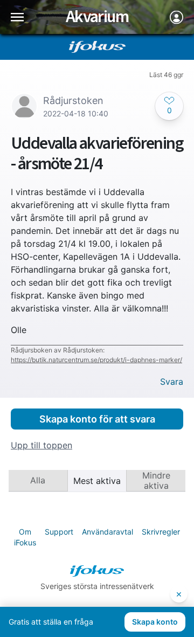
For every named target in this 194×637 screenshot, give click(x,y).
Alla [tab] (37, 480)
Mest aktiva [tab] (97, 480)
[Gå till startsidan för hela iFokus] (97, 47)
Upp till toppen (41, 445)
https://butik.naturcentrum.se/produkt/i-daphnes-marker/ (96, 360)
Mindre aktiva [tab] (156, 480)
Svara (171, 382)
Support (59, 531)
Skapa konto (155, 621)
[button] (169, 106)
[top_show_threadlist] (17, 17)
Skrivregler (161, 531)
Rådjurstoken (73, 100)
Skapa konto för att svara (97, 419)
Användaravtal (107, 531)
